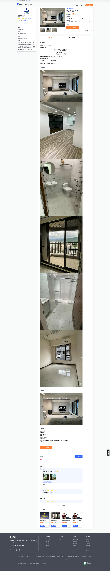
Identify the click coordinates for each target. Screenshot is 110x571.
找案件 (60, 539)
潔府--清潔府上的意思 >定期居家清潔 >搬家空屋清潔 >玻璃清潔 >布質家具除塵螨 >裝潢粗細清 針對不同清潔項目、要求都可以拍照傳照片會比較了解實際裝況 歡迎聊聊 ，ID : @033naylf (26, 47)
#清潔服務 (24, 20)
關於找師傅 (88, 539)
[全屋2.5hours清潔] (77, 515)
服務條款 (88, 545)
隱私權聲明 (88, 548)
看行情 (47, 541)
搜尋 (77, 5)
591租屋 (58, 556)
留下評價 (79, 456)
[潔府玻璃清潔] (55, 515)
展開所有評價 (60, 505)
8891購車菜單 (42, 559)
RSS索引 (48, 548)
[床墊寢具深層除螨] (66, 515)
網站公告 (88, 541)
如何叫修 (48, 539)
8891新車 (90, 556)
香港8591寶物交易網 (50, 556)
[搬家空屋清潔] (44, 515)
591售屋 (70, 556)
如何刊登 (83, 5)
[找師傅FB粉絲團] (16, 550)
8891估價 (63, 559)
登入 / (74, 539)
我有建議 (75, 545)
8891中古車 (49, 559)
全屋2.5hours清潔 (77, 520)
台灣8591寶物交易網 (39, 556)
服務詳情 (50, 37)
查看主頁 (26, 23)
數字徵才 (88, 550)
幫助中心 (75, 543)
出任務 (68, 559)
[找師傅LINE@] (19, 550)
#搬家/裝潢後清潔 (70, 8)
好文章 (47, 543)
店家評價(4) (72, 37)
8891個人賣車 (57, 559)
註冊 (77, 539)
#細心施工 (45, 481)
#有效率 (49, 481)
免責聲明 (88, 543)
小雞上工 (31, 556)
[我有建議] (108, 453)
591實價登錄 (76, 556)
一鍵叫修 (74, 27)
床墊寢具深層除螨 (66, 520)
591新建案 (64, 556)
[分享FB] (87, 30)
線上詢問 (33, 540)
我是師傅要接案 (89, 5)
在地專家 (48, 545)
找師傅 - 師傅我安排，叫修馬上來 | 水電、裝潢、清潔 (20, 4)
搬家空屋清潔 (43, 520)
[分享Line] (89, 30)
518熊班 (19, 556)
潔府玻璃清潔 (54, 520)
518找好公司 (25, 556)
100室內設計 (83, 556)
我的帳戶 (75, 541)
